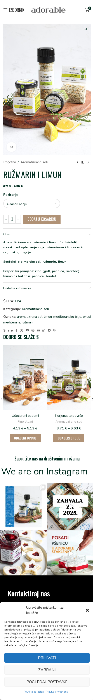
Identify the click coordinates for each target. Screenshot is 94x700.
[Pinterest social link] (33, 330)
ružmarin (28, 322)
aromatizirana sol (29, 316)
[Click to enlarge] (11, 147)
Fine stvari (25, 421)
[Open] (23, 506)
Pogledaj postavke (47, 681)
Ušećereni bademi (25, 415)
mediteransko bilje (67, 316)
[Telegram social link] (49, 330)
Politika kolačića (34, 691)
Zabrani (47, 669)
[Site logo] (48, 9)
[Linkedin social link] (38, 330)
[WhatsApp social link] (43, 330)
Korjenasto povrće (69, 415)
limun (48, 316)
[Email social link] (27, 330)
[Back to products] (82, 162)
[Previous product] (77, 162)
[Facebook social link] (16, 330)
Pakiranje (10, 194)
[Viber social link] (55, 330)
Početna (9, 162)
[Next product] (88, 162)
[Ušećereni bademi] (25, 377)
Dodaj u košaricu (42, 219)
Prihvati (47, 657)
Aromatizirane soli (34, 162)
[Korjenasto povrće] (69, 377)
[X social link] (21, 330)
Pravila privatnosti (57, 691)
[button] (87, 610)
